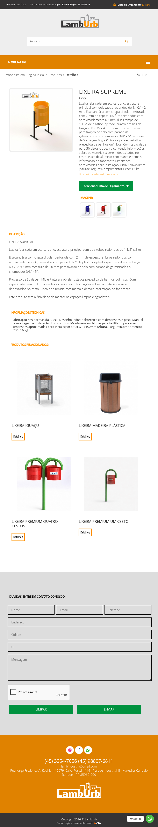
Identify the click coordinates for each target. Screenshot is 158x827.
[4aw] (97, 823)
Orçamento (134, 4)
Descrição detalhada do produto (97, 174)
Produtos (55, 74)
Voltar (142, 74)
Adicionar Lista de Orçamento (104, 186)
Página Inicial (35, 74)
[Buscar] (126, 41)
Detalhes (18, 436)
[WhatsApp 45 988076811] (88, 749)
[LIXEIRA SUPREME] (41, 151)
